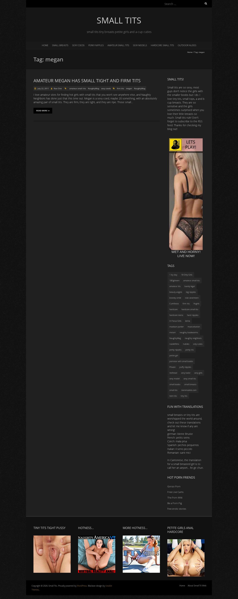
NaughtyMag (93, 88)
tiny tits (184, 395)
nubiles (186, 343)
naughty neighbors (193, 338)
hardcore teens (176, 315)
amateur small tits (118, 45)
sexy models (140, 45)
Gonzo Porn (174, 486)
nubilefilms (174, 343)
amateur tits (175, 286)
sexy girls (198, 372)
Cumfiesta (174, 303)
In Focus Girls (175, 320)
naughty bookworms (189, 332)
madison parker (176, 326)
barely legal (189, 286)
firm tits (120, 88)
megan (129, 88)
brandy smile (175, 297)
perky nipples (96, 45)
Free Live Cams (175, 492)
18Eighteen (174, 280)
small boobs (174, 384)
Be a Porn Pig (174, 503)
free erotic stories (176, 508)
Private (172, 367)
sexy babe (185, 372)
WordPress (82, 585)
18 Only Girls (186, 274)
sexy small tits (190, 378)
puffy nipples (185, 367)
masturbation (194, 326)
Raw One (58, 88)
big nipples (191, 292)
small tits (173, 390)
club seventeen (192, 297)
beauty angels (175, 292)
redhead (173, 372)
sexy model (174, 378)
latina (187, 320)
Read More (41, 110)
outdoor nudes (187, 45)
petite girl (173, 355)
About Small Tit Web (197, 585)
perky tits (189, 349)
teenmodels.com (189, 390)
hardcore (173, 309)
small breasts (60, 45)
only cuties (197, 343)
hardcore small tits (162, 45)
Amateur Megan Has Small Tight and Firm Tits (87, 80)
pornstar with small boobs (181, 361)
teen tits (173, 395)
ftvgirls (196, 303)
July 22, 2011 (43, 88)
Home (45, 45)
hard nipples (192, 315)
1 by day (173, 274)
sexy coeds (78, 45)
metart (172, 332)
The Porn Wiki (174, 497)
